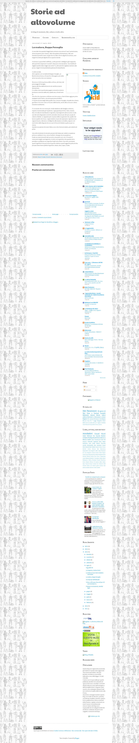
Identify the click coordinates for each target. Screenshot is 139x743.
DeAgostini (89, 452)
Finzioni (87, 316)
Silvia (86, 73)
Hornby (92, 456)
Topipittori (87, 361)
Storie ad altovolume (53, 16)
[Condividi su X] (58, 155)
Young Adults (92, 424)
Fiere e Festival (93, 413)
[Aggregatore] (86, 631)
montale (88, 467)
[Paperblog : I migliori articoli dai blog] (87, 620)
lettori (104, 420)
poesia (100, 424)
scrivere (103, 417)
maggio (88, 594)
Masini (98, 443)
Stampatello (90, 445)
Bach (98, 449)
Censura (87, 422)
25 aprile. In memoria (90, 304)
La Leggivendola (89, 228)
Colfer (96, 450)
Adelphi (97, 447)
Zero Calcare (86, 447)
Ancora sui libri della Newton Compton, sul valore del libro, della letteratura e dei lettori (98, 504)
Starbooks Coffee (89, 222)
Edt (104, 439)
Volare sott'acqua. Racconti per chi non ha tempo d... (95, 583)
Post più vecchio (74, 214)
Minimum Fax (91, 436)
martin (89, 439)
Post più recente (37, 214)
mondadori (88, 434)
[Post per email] (51, 154)
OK (113, 1)
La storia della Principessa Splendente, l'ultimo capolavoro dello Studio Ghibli (93, 372)
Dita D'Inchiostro (89, 369)
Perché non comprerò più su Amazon (95, 477)
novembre (89, 557)
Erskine (97, 452)
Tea (97, 463)
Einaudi (48, 157)
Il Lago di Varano (89, 224)
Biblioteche (86, 415)
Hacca (98, 438)
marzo (88, 600)
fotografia (99, 420)
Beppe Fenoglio (42, 157)
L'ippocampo (102, 456)
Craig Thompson (101, 450)
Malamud (88, 458)
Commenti (88, 390)
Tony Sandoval (97, 445)
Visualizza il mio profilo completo (92, 76)
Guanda (98, 436)
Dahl (102, 439)
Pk (94, 462)
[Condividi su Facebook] (60, 155)
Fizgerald (95, 441)
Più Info (108, 1)
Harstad (84, 456)
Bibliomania (88, 330)
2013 (86, 552)
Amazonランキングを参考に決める (94, 347)
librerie (98, 415)
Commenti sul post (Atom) (44, 217)
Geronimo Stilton (94, 454)
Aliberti (101, 447)
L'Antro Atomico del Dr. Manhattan (94, 186)
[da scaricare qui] (89, 629)
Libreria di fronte (89, 298)
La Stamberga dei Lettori (91, 309)
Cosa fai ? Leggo (91, 420)
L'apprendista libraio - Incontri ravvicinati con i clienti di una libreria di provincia (94, 295)
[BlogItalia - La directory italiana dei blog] (94, 623)
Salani (84, 436)
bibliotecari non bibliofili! (91, 302)
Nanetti (99, 460)
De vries (85, 452)
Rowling (90, 438)
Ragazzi (85, 419)
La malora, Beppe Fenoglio (93, 577)
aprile (88, 597)
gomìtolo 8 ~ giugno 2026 (91, 197)
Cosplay (91, 422)
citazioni (92, 415)
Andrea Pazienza (92, 449)
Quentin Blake (98, 462)
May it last (87, 318)
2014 (86, 549)
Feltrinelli (90, 441)
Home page (36, 37)
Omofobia (103, 422)
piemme (92, 467)
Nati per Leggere (97, 422)
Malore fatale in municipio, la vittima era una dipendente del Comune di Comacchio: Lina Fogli (94, 205)
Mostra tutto (102, 377)
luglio (88, 565)
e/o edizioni (93, 465)
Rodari (104, 462)
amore (91, 419)
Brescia (84, 420)
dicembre (89, 554)
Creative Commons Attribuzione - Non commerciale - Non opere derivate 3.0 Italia (75, 731)
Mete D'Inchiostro (89, 287)
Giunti (104, 454)
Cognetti (93, 450)
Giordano (100, 454)
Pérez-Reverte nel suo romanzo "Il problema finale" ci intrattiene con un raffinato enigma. (94, 180)
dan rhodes (92, 447)
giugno (88, 591)
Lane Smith (92, 443)
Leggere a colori (89, 211)
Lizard (84, 458)
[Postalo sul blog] (57, 155)
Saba (84, 463)
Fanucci (85, 441)
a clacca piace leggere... (91, 195)
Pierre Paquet (86, 462)
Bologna (103, 419)
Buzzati (95, 438)
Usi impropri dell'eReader (95, 517)
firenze (97, 424)
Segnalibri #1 (89, 568)
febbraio (88, 602)
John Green (97, 456)
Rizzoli (103, 434)
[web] (91, 646)
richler (95, 467)
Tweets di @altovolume (89, 115)
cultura (103, 415)
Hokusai (88, 456)
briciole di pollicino (90, 322)
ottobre (88, 560)
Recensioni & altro (68, 37)
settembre (89, 562)
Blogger (77, 738)
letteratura (53, 157)
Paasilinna (103, 460)
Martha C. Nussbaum (94, 458)
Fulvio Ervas (85, 454)
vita (100, 419)
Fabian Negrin (102, 452)
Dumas (93, 452)
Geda (89, 454)
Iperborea (85, 443)
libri (84, 411)
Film (88, 419)
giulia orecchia (99, 465)
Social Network (86, 424)
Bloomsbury (102, 449)
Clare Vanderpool (95, 439)
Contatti (55, 37)
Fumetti (102, 413)
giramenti (87, 202)
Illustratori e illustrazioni (94, 417)
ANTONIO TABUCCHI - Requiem (93, 289)
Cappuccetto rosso (87, 450)
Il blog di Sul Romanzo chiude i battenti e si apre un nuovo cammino (93, 256)
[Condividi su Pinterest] (62, 155)
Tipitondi (101, 463)
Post (86, 387)
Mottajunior (85, 460)
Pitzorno (91, 462)
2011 (86, 609)
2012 (86, 606)
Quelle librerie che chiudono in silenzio (97, 527)
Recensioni (59, 157)
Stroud (90, 463)
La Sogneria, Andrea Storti (93, 570)
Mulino (90, 460)
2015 (86, 546)
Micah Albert (103, 458)
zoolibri (98, 467)
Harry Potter (102, 441)
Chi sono (46, 37)
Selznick (87, 463)
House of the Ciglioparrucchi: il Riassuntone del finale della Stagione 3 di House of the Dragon (94, 189)
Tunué (103, 445)
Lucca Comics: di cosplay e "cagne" (97, 488)
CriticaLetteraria (89, 177)
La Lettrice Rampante (90, 279)
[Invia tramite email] (55, 155)
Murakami (94, 460)
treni (84, 422)
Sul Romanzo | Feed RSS (91, 253)
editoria (85, 417)
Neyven (87, 346)
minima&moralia (89, 236)
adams (88, 465)
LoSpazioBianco (89, 272)
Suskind (94, 463)
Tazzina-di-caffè (89, 338)
